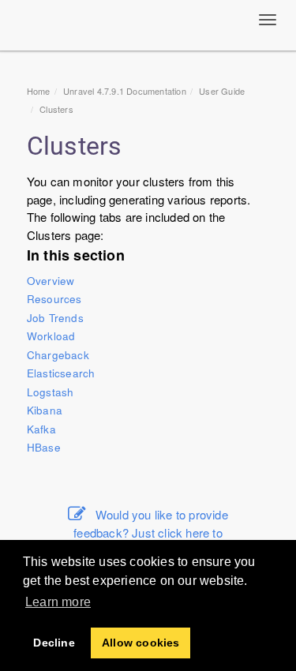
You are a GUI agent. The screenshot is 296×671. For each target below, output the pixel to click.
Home (39, 90)
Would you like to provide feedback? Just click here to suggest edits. (150, 532)
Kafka (41, 429)
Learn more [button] (58, 602)
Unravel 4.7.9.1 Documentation (124, 90)
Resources (54, 298)
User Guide (222, 90)
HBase (44, 447)
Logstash (50, 391)
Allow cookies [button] (141, 642)
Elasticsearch (61, 372)
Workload (51, 335)
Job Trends (55, 317)
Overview (51, 280)
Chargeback (58, 354)
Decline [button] (53, 642)
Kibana (44, 410)
